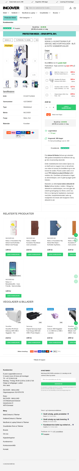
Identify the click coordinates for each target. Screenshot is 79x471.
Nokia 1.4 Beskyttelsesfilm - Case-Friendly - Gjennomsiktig (13, 284)
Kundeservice (8, 22)
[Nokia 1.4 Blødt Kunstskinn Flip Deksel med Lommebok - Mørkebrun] (34, 228)
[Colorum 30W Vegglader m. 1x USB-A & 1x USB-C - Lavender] (55, 316)
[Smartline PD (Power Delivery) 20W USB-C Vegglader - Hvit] (51, 80)
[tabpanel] (21, 110)
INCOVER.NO (11, 464)
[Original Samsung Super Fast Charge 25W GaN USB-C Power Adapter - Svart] (34, 316)
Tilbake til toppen (39, 360)
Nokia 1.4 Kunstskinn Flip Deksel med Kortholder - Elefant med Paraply (13, 243)
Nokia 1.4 (8, 40)
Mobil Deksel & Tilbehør (11, 414)
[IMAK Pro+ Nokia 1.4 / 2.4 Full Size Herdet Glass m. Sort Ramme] (51, 73)
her (69, 390)
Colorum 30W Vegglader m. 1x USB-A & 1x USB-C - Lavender (55, 331)
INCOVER (48, 39)
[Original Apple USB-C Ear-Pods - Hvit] (51, 95)
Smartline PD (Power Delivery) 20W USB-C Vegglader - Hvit (12, 331)
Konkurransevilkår (9, 445)
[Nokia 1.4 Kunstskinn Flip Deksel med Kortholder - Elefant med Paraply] (56, 56)
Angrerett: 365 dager (55, 138)
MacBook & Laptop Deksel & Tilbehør (16, 422)
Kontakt (5, 449)
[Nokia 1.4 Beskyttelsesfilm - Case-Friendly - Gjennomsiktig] (13, 269)
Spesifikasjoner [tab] (8, 91)
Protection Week (10, 17)
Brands (5, 430)
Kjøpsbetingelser (9, 438)
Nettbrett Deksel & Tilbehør (12, 418)
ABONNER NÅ (58, 384)
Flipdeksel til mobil (23, 40)
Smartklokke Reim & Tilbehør (13, 426)
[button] (75, 8)
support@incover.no (15, 374)
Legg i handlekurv (66, 107)
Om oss (5, 434)
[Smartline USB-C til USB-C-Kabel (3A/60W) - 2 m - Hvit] (51, 87)
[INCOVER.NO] (11, 8)
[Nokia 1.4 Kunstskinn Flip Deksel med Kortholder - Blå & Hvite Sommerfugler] (48, 56)
